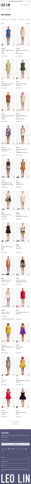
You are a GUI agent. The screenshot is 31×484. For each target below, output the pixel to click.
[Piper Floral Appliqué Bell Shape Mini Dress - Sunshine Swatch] (5, 274)
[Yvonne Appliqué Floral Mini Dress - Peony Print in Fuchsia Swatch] (3, 177)
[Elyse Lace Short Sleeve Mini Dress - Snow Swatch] (18, 78)
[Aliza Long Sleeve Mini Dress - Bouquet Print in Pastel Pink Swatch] (18, 306)
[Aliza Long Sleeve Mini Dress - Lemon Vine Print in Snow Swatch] (20, 306)
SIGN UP (15, 444)
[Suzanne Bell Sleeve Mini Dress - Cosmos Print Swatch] (2, 143)
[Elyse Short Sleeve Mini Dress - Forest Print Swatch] (17, 78)
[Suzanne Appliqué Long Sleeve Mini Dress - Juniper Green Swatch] (5, 143)
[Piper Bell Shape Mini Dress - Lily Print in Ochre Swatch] (2, 274)
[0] (24, 5)
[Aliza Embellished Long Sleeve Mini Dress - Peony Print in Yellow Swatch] (21, 306)
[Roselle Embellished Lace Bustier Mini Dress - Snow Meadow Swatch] (17, 44)
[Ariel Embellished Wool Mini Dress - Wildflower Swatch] (18, 407)
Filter (2, 23)
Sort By (28, 23)
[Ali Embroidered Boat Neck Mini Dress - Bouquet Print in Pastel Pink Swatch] (5, 241)
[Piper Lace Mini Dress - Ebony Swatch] (6, 274)
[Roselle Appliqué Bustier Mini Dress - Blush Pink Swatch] (18, 44)
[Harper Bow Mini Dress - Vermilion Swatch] (2, 407)
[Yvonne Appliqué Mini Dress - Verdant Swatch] (8, 177)
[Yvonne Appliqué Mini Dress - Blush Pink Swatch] (6, 177)
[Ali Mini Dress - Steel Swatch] (6, 241)
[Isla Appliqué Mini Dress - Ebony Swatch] (18, 177)
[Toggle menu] (29, 5)
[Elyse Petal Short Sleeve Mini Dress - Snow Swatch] (20, 78)
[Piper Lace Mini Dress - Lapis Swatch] (8, 274)
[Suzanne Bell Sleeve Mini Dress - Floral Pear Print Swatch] (6, 143)
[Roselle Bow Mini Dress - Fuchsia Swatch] (20, 44)
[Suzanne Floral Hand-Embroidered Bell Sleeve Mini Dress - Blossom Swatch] (8, 341)
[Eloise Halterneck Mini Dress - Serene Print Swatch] (2, 209)
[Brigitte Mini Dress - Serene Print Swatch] (17, 240)
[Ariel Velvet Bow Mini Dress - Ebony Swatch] (17, 407)
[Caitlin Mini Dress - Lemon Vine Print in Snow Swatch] (18, 341)
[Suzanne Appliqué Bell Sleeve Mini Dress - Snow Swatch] (3, 143)
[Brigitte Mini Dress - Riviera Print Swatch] (22, 209)
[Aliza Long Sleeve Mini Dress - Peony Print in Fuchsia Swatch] (22, 306)
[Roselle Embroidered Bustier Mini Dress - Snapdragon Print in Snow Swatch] (17, 143)
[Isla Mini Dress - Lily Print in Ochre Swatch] (17, 177)
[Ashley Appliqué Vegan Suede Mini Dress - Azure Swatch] (2, 44)
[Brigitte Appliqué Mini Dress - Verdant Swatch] (18, 209)
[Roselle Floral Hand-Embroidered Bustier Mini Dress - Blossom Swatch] (6, 306)
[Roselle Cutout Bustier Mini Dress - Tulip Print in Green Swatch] (21, 44)
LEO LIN (11, 469)
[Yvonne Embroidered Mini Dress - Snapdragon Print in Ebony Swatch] (2, 177)
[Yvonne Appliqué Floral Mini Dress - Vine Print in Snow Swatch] (5, 177)
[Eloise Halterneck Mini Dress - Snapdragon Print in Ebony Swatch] (3, 209)
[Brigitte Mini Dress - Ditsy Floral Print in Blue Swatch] (20, 209)
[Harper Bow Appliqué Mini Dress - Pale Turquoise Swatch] (3, 407)
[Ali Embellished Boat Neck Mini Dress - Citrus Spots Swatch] (3, 241)
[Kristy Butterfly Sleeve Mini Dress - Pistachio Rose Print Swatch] (2, 78)
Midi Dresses (21, 19)
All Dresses (4, 19)
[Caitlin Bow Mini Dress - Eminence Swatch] (17, 341)
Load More (15, 424)
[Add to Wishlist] (14, 44)
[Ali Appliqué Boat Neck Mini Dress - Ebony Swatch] (2, 241)
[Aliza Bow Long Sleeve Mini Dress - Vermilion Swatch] (17, 306)
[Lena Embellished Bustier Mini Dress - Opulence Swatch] (17, 375)
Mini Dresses (12, 19)
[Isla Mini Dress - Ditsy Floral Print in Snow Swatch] (20, 177)
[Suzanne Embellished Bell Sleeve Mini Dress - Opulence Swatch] (8, 143)
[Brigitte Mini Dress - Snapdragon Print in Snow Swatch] (17, 209)
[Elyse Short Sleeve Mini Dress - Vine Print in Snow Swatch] (21, 78)
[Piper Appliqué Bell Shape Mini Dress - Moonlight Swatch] (3, 274)
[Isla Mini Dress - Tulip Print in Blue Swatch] (21, 177)
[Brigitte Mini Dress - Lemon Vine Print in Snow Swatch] (21, 209)
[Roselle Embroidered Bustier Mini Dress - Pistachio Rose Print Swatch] (22, 44)
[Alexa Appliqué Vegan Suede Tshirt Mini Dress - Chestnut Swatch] (2, 110)
